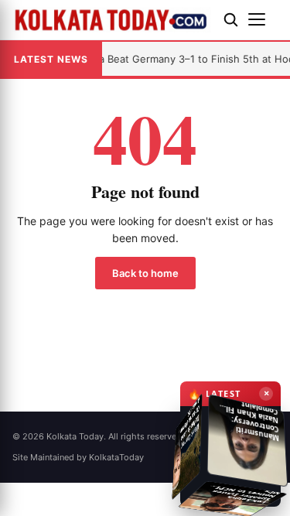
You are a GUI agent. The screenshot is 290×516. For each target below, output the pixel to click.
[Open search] (230, 19)
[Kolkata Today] (111, 19)
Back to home (145, 273)
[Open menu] (263, 19)
